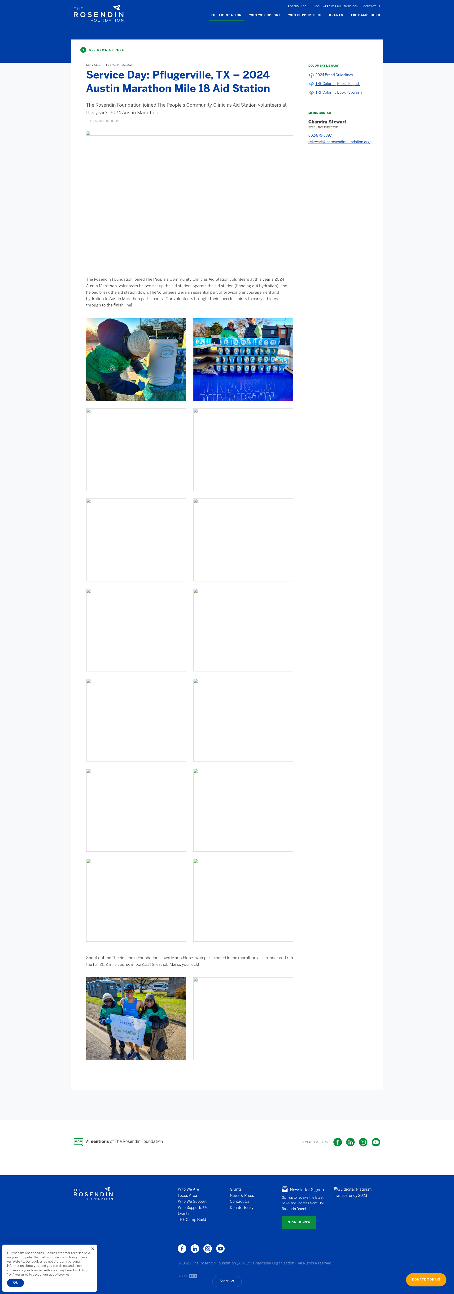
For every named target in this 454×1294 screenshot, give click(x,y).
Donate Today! (426, 1279)
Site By (183, 1276)
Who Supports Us (193, 1208)
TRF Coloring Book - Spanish (338, 92)
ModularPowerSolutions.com (336, 7)
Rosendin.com (298, 7)
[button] (226, 15)
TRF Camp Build (192, 1220)
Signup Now (299, 1222)
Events (183, 1213)
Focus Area (187, 1195)
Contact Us (371, 7)
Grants (236, 1189)
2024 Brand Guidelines (334, 75)
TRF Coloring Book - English (337, 84)
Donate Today (241, 1208)
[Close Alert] (93, 1249)
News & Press (242, 1195)
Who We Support (192, 1201)
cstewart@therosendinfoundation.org (339, 142)
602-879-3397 (320, 135)
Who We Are (188, 1189)
